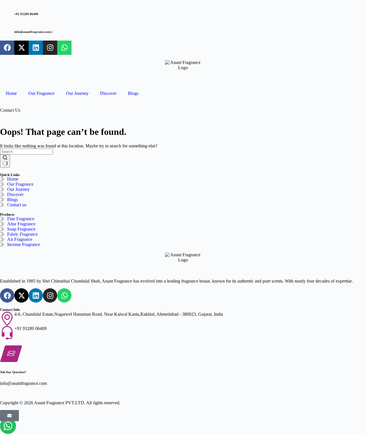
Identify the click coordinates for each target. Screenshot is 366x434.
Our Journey (77, 93)
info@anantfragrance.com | (33, 31)
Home (11, 93)
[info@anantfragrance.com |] (7, 30)
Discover (108, 93)
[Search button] (5, 161)
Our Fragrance (41, 93)
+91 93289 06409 (26, 14)
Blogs (133, 93)
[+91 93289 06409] (7, 12)
